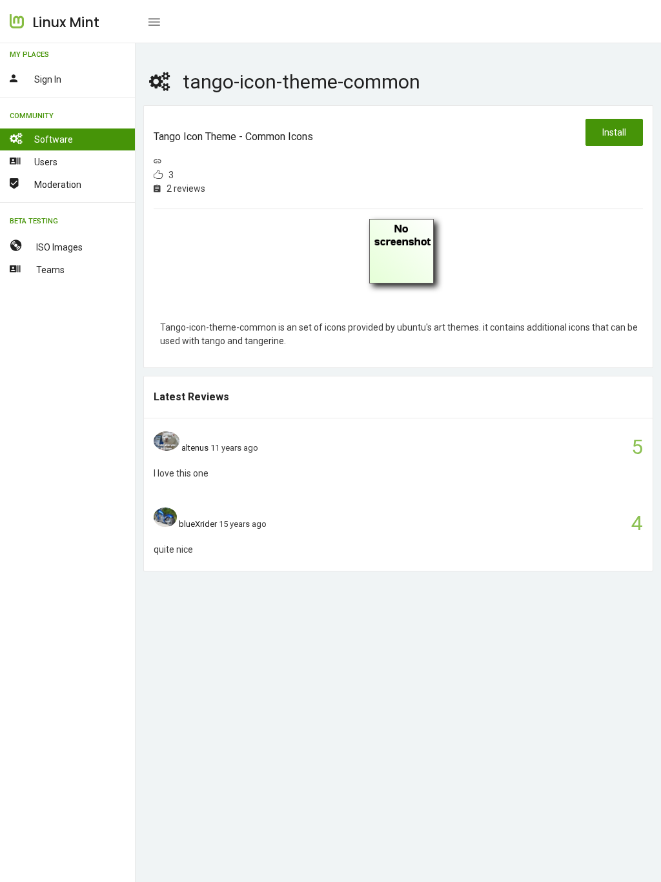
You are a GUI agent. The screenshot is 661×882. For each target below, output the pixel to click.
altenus (194, 448)
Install (614, 132)
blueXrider (198, 524)
